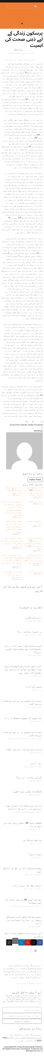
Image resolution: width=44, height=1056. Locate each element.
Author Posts (35, 479)
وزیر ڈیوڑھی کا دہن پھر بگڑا (24, 749)
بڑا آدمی (36, 763)
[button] (22, 23)
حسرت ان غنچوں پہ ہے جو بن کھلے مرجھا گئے (12, 574)
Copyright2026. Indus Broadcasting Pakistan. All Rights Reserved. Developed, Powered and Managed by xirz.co (22, 1049)
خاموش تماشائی (32, 840)
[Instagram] (9, 942)
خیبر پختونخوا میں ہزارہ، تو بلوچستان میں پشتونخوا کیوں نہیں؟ (13, 526)
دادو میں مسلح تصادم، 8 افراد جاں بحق (13, 490)
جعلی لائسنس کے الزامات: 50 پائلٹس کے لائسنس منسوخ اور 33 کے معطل (33, 543)
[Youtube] (27, 942)
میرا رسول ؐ (35, 854)
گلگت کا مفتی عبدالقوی (27, 791)
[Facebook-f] (40, 942)
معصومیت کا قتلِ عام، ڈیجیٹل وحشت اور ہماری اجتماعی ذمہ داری (24, 920)
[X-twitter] (34, 942)
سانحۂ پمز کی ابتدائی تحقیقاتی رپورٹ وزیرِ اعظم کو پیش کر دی (32, 559)
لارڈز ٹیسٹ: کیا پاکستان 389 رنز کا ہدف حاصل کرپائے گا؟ (33, 491)
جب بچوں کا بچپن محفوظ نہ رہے (23, 718)
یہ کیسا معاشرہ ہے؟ (29, 631)
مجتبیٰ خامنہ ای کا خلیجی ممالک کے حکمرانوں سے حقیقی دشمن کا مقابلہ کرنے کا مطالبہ (11, 508)
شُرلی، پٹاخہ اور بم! (29, 777)
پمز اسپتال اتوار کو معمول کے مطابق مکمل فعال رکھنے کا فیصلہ (11, 542)
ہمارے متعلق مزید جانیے (29, 983)
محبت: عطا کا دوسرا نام (27, 885)
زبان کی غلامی (35, 501)
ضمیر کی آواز (35, 571)
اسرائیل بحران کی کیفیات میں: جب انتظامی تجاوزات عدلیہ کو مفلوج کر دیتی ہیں (11, 560)
